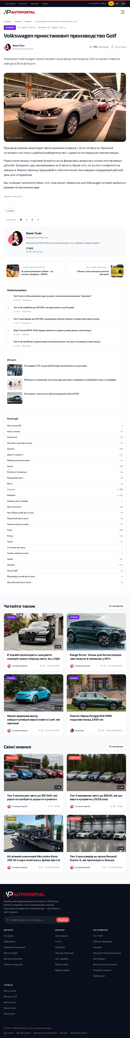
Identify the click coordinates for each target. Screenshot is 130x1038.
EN (123, 4)
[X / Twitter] (32, 219)
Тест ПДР (98, 935)
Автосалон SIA (65, 425)
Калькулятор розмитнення (107, 953)
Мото (65, 483)
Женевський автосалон (65, 460)
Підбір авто (10, 941)
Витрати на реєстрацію (105, 964)
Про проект (10, 3)
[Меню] (122, 12)
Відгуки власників (13, 958)
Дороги (65, 448)
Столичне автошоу (65, 547)
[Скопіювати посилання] (38, 219)
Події (65, 530)
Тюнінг (65, 559)
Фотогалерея (11, 953)
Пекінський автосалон (65, 524)
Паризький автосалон (65, 518)
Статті (58, 941)
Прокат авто (10, 1008)
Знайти (63, 919)
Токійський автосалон (65, 553)
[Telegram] (20, 219)
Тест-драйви (61, 958)
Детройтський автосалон (65, 443)
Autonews (17, 196)
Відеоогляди (61, 964)
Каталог (23, 3)
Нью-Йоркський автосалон (65, 512)
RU (117, 4)
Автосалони (10, 990)
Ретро (65, 536)
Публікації (60, 947)
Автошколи (10, 1002)
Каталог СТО (10, 996)
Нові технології (65, 506)
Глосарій (97, 947)
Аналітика (65, 437)
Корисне (34, 3)
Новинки (65, 495)
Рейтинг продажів (13, 964)
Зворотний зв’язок (78, 1033)
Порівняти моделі (102, 970)
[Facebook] (26, 219)
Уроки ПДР (65, 570)
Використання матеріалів (45, 1033)
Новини (10, 27)
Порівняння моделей (14, 947)
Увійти (45, 3)
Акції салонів (65, 431)
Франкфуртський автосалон (65, 576)
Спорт (65, 541)
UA (111, 4)
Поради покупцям (64, 953)
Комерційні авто (65, 478)
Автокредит (99, 958)
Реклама (64, 1033)
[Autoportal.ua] (19, 12)
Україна (65, 565)
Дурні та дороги (65, 454)
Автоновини (61, 935)
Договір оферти (24, 1033)
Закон (65, 466)
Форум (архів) (62, 970)
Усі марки (8, 935)
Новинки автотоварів (65, 501)
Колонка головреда (65, 472)
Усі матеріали (116, 606)
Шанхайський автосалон (65, 582)
